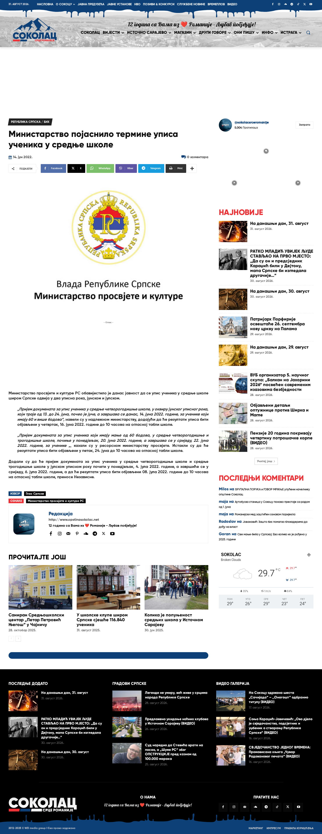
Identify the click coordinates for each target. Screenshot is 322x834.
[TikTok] (298, 4)
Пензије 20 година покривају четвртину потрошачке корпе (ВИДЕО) (281, 437)
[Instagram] (279, 4)
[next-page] (18, 639)
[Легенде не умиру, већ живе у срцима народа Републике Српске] (127, 701)
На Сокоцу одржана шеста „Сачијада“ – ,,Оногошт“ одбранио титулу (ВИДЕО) (278, 697)
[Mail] (68, 533)
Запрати (304, 124)
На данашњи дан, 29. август (279, 347)
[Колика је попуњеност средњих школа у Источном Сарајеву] (176, 587)
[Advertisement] (161, 80)
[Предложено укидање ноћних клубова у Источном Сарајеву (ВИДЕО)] (127, 727)
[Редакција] (28, 524)
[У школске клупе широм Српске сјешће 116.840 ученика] (108, 587)
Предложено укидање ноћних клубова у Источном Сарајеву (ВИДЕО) (176, 721)
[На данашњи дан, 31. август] (233, 231)
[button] (308, 32)
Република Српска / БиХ (30, 121)
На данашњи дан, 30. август (279, 291)
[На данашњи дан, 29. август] (233, 355)
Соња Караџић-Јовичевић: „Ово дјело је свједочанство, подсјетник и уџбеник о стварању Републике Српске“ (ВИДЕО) (280, 726)
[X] (304, 4)
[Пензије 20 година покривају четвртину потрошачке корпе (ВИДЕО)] (233, 441)
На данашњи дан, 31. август (279, 223)
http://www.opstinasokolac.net (74, 520)
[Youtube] (310, 4)
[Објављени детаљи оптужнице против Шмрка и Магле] (233, 413)
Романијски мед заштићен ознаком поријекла (265, 514)
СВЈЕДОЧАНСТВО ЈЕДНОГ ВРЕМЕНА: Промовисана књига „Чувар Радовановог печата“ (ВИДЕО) (279, 752)
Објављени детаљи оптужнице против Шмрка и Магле (279, 410)
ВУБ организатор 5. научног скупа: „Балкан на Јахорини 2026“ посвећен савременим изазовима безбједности (280, 382)
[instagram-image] (234, 150)
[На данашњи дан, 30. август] (233, 299)
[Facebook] (272, 4)
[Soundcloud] (285, 4)
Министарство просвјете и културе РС (56, 501)
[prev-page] (11, 639)
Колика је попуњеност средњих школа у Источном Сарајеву (174, 619)
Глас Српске (35, 493)
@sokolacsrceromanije (252, 122)
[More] (192, 168)
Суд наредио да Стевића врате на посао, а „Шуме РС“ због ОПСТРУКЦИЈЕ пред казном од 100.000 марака (174, 752)
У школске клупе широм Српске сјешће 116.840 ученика (102, 619)
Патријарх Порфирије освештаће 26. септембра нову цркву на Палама (277, 323)
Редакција (61, 513)
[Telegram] (291, 4)
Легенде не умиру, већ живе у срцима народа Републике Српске (176, 695)
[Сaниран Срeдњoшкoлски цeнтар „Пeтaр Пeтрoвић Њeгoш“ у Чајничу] (40, 587)
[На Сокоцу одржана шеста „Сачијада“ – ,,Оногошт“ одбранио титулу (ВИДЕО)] (230, 701)
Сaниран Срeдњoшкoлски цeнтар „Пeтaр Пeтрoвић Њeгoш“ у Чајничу (36, 619)
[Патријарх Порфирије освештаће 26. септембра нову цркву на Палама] (233, 327)
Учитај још (264, 461)
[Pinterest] (77, 534)
